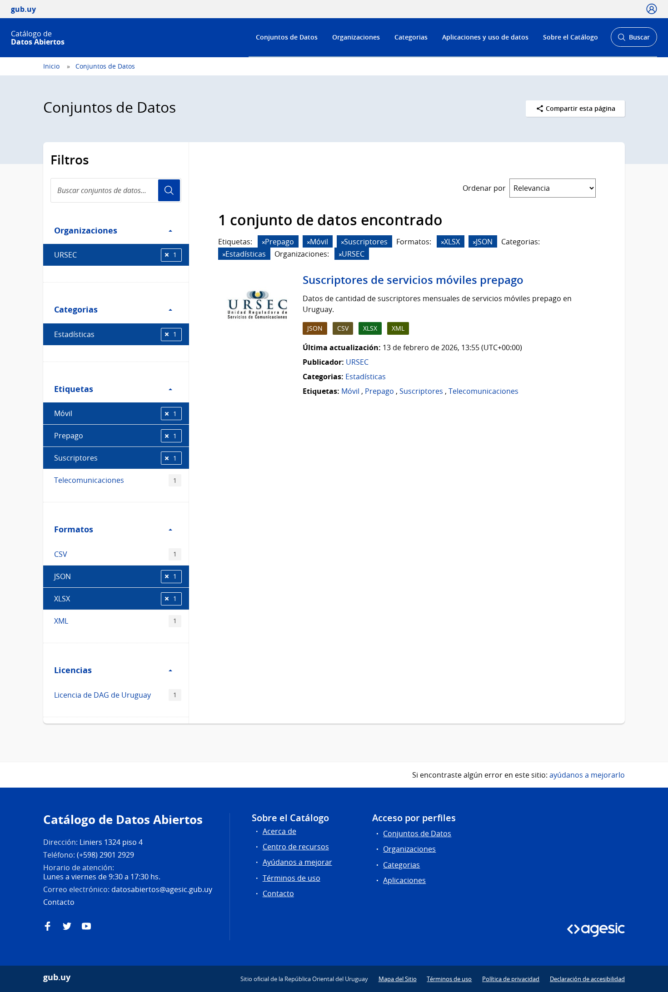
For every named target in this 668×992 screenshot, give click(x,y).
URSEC (115, 255)
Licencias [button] (73, 670)
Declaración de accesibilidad (587, 979)
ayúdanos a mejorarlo (587, 775)
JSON (115, 576)
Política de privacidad (510, 979)
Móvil (115, 413)
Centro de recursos (296, 847)
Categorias (411, 37)
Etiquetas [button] (73, 389)
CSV (115, 554)
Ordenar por (484, 188)
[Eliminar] (263, 242)
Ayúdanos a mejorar (297, 862)
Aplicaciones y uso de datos (485, 37)
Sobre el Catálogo (570, 37)
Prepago (115, 436)
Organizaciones (356, 37)
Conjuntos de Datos (287, 37)
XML (115, 621)
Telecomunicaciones (115, 480)
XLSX (115, 599)
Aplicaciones (404, 880)
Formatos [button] (73, 529)
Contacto (278, 893)
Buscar (634, 40)
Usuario (169, 190)
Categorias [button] (76, 309)
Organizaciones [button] (85, 230)
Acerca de (279, 831)
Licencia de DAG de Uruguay (115, 695)
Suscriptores (115, 458)
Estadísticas (115, 334)
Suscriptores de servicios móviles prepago (413, 280)
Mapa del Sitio (398, 979)
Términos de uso (291, 878)
